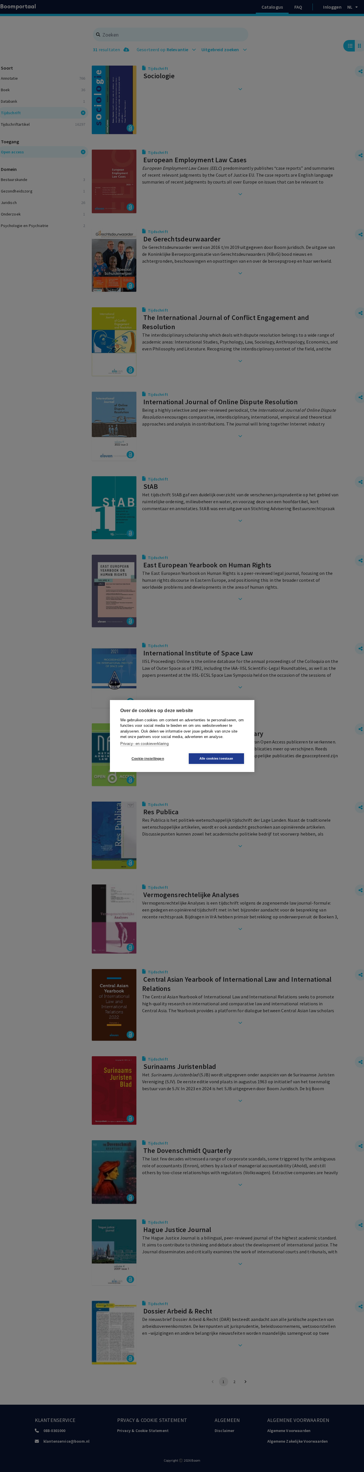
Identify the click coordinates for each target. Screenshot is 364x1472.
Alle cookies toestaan (216, 758)
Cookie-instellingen (148, 759)
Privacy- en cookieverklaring (144, 743)
